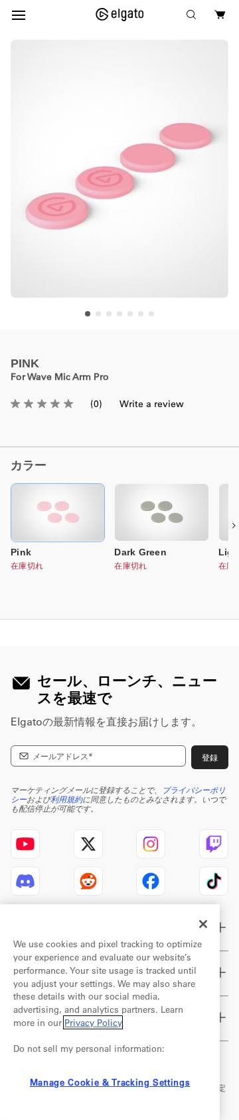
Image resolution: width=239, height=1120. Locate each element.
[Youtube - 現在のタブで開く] (25, 844)
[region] (119, 169)
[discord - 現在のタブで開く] (25, 881)
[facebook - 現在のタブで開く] (150, 881)
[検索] (191, 14)
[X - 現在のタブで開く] (88, 844)
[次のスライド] (233, 525)
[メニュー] (18, 14)
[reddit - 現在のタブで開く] (88, 881)
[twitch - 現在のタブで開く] (213, 844)
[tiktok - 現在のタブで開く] (213, 881)
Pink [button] (21, 552)
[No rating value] (48, 404)
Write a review (152, 404)
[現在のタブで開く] (120, 14)
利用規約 (66, 799)
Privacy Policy (92, 1022)
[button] (58, 512)
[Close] (203, 924)
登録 (210, 757)
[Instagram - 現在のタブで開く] (150, 844)
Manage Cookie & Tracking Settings (110, 1082)
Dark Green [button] (140, 552)
